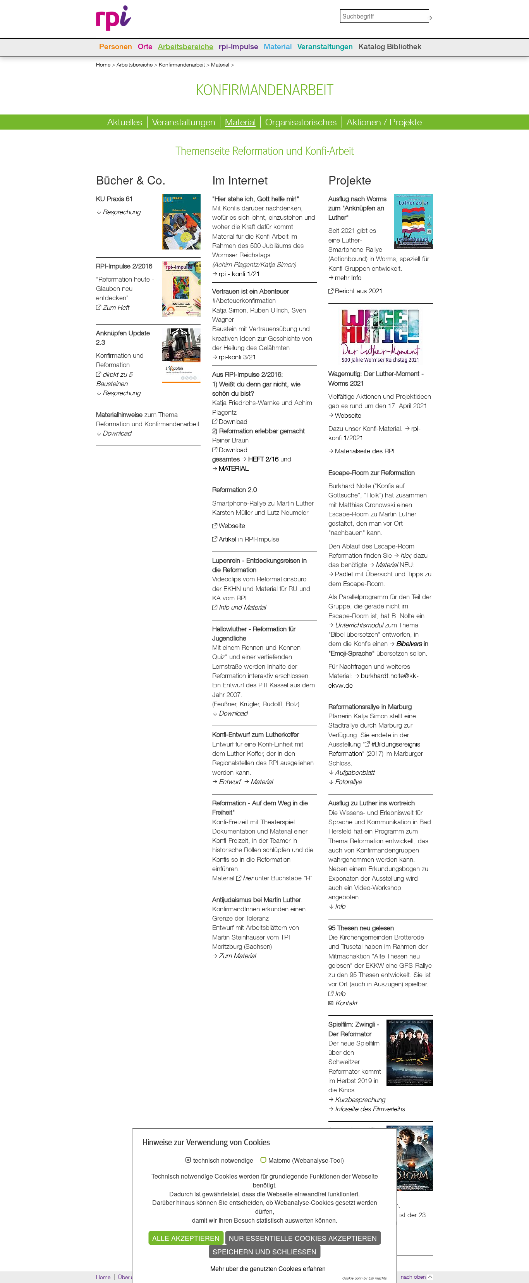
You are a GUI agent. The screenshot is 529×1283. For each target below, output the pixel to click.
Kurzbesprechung (360, 1099)
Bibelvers (409, 643)
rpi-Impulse (238, 47)
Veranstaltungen (325, 47)
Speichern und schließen (264, 1251)
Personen (115, 47)
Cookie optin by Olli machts (364, 1278)
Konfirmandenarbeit (182, 64)
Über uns (129, 1277)
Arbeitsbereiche (185, 47)
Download (117, 433)
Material (278, 47)
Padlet (345, 574)
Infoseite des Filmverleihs (370, 1109)
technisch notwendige (223, 1160)
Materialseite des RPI (365, 451)
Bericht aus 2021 (359, 291)
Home (103, 64)
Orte (145, 47)
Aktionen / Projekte (384, 122)
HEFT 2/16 (263, 459)
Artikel (227, 539)
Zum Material (237, 956)
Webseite (232, 525)
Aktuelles (125, 122)
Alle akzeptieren (186, 1238)
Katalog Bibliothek (390, 47)
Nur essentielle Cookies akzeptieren (303, 1238)
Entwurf (229, 781)
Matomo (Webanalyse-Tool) (306, 1160)
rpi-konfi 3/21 (237, 357)
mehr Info (348, 277)
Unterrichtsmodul (359, 625)
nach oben (413, 1276)
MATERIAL (234, 468)
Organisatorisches (301, 122)
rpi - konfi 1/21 (239, 274)
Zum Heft (116, 307)
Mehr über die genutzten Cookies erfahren (268, 1268)
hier (248, 878)
